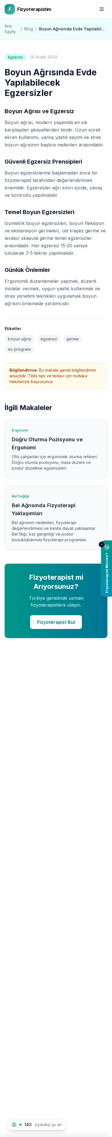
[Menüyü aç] (101, 9)
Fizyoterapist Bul (56, 622)
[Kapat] (102, 544)
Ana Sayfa (10, 28)
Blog (28, 28)
